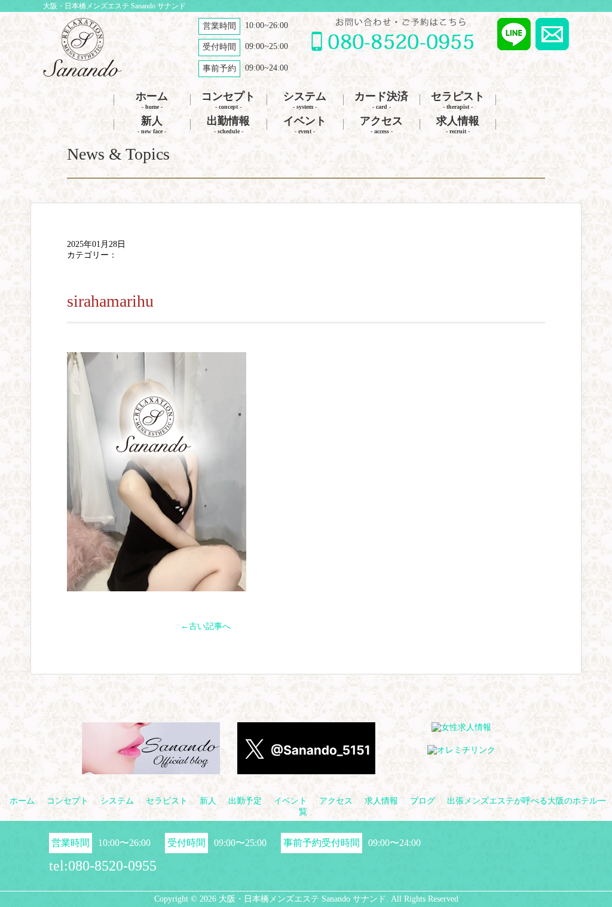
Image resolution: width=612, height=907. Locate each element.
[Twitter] (306, 769)
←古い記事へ (205, 626)
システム (304, 100)
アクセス (381, 125)
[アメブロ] (151, 769)
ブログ (422, 800)
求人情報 (457, 125)
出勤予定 (245, 800)
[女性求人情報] (461, 727)
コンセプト (228, 100)
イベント (304, 125)
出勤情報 (228, 125)
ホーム (152, 100)
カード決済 (381, 100)
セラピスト (458, 100)
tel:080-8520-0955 (103, 866)
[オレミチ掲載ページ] (461, 750)
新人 (151, 125)
